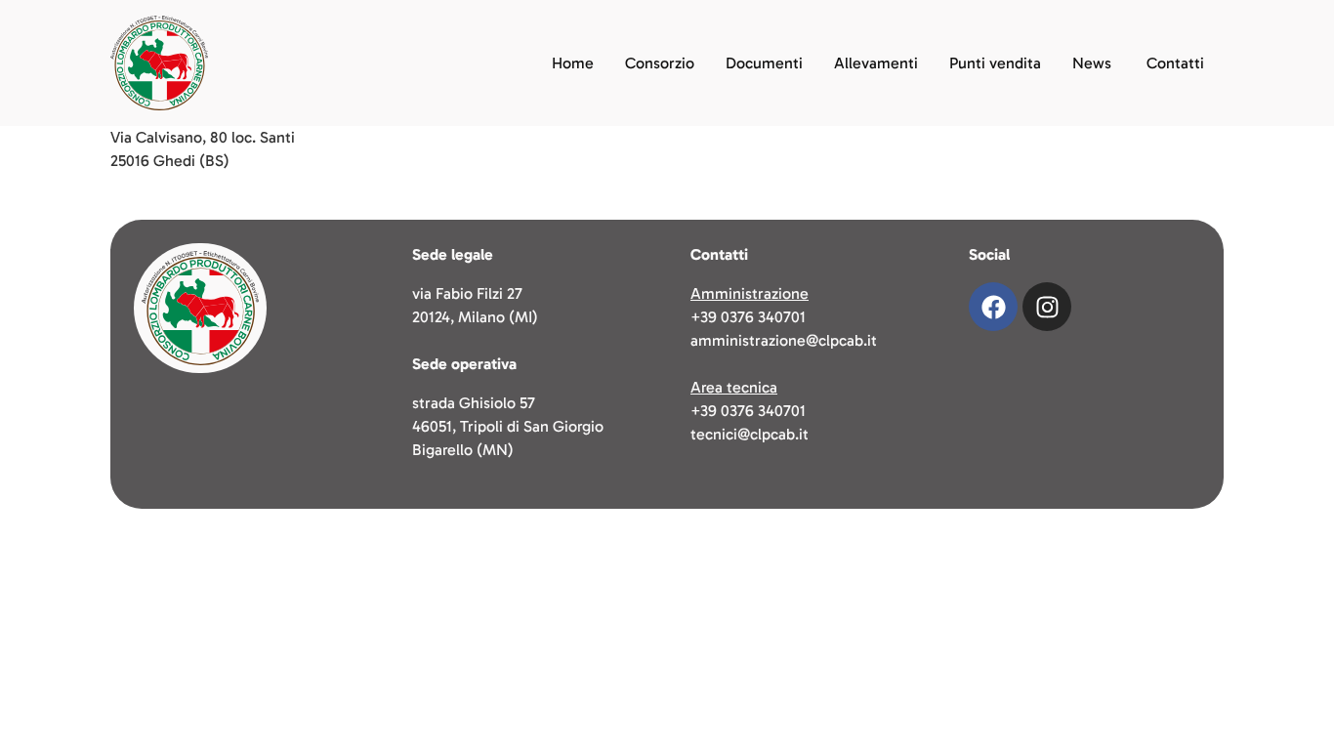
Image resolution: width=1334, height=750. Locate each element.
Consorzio (659, 63)
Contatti (1175, 63)
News (1091, 63)
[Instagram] (1046, 306)
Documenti (764, 63)
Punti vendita (995, 63)
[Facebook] (993, 306)
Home (573, 63)
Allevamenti (876, 63)
